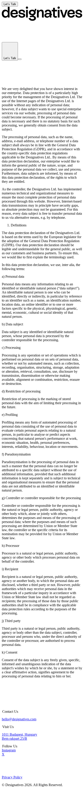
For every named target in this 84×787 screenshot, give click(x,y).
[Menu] (20, 59)
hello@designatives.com (19, 719)
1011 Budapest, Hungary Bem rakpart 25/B (19, 736)
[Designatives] (42, 20)
